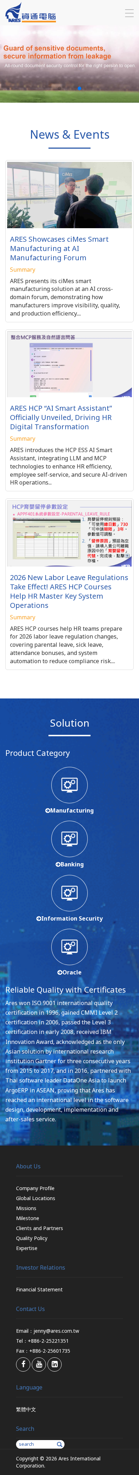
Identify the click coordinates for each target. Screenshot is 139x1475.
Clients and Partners (39, 1228)
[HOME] (30, 20)
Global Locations (35, 1198)
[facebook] (23, 1364)
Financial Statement (39, 1289)
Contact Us (30, 1309)
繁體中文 (26, 1409)
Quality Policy (31, 1238)
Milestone (27, 1218)
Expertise (26, 1248)
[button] (59, 88)
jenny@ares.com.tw (56, 1330)
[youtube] (39, 1364)
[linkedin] (54, 1364)
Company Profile (35, 1188)
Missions (26, 1208)
